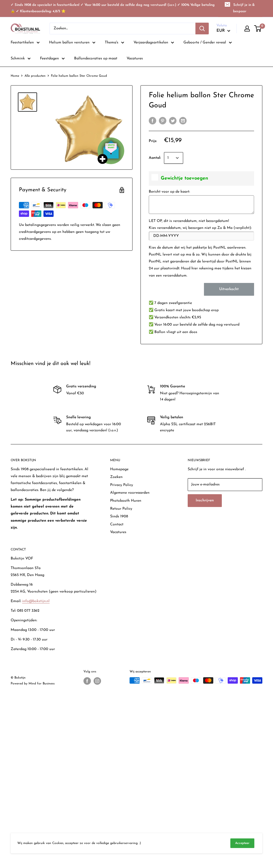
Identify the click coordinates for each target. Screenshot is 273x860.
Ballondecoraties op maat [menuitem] (95, 58)
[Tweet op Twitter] (172, 120)
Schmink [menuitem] (18, 58)
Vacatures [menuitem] (135, 58)
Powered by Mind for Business (33, 683)
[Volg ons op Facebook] (87, 681)
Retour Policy (121, 509)
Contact (116, 524)
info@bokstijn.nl (36, 601)
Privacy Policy (121, 485)
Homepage (119, 469)
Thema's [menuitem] (111, 42)
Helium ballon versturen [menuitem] (69, 42)
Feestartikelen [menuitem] (22, 42)
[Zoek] (202, 28)
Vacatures (118, 532)
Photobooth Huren (125, 501)
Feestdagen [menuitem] (49, 58)
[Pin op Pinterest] (162, 120)
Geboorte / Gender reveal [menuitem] (204, 42)
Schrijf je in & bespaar (244, 8)
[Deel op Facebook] (152, 120)
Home (15, 76)
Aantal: (155, 158)
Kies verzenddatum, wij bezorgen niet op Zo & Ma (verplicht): (200, 228)
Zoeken (116, 477)
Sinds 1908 (119, 516)
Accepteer (242, 843)
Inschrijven (205, 500)
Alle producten (35, 76)
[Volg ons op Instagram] (97, 681)
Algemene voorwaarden (130, 493)
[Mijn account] (247, 28)
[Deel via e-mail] (183, 120)
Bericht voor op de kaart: (169, 192)
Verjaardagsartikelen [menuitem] (151, 42)
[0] (258, 28)
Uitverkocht (229, 289)
